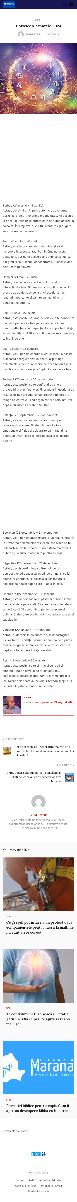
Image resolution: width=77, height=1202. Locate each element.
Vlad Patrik (33, 34)
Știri (37, 20)
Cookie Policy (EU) (25, 1185)
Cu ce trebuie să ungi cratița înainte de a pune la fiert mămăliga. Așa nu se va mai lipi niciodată (44, 751)
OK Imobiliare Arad (51, 1185)
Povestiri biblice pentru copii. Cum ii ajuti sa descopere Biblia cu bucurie (37, 1108)
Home (19, 1180)
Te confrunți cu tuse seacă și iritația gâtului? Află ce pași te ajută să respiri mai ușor (39, 1019)
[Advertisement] (38, 159)
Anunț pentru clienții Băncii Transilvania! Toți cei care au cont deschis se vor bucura (33, 777)
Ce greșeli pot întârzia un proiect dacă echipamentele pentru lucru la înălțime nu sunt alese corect (40, 927)
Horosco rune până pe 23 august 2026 (48, 702)
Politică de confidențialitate (45, 1180)
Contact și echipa (38, 1191)
